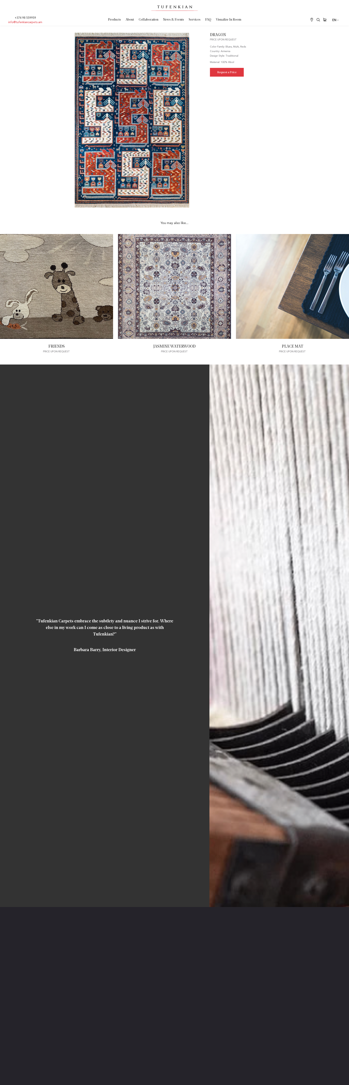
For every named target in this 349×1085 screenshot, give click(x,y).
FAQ (208, 19)
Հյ (336, 29)
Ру (336, 34)
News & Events (173, 19)
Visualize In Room (228, 19)
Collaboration (148, 19)
